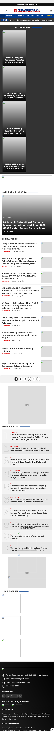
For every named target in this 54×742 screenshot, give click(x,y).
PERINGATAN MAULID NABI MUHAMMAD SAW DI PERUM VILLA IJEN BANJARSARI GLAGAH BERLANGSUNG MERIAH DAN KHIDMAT (14, 166)
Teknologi (19, 16)
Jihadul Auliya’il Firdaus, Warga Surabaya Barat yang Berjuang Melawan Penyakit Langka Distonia (29, 475)
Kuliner (4, 716)
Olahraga (8, 218)
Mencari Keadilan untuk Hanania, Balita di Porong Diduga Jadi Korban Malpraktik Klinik (29, 462)
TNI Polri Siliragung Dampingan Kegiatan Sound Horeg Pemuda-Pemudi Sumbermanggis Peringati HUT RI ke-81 (14, 60)
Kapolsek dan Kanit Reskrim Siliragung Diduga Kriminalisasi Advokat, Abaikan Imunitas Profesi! (28, 488)
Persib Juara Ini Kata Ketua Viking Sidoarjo (17, 350)
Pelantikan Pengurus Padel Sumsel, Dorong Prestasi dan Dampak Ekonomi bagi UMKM (19, 335)
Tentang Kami (7, 728)
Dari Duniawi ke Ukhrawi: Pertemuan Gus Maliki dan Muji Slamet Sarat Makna (29, 500)
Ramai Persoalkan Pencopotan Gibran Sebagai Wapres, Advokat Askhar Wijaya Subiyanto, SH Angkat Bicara (29, 437)
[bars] (50, 10)
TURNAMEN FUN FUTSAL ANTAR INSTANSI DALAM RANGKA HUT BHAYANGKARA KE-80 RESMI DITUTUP (20, 276)
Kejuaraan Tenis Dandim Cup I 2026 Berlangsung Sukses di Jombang (18, 364)
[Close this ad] (52, 729)
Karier (4, 719)
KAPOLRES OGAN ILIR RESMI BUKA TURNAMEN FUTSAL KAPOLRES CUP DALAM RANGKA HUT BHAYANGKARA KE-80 (20, 291)
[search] (3, 10)
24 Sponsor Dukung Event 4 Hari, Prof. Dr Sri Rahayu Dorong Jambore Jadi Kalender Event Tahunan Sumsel (20, 305)
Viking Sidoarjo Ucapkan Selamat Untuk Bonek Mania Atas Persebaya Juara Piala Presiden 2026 (20, 246)
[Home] (2, 16)
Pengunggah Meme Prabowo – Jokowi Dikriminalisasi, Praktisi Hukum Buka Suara (29, 449)
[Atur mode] (5, 10)
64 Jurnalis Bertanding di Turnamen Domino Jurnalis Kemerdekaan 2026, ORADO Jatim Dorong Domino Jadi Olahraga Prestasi (24, 225)
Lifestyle (40, 16)
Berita (9, 16)
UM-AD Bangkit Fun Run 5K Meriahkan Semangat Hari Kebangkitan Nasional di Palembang (20, 320)
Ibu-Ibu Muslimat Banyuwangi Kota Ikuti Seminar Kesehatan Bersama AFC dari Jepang (14, 95)
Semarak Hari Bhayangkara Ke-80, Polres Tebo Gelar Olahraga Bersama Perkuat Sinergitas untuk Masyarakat (19, 261)
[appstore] (6, 705)
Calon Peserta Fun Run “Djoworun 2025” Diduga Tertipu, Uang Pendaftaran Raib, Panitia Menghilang (28, 513)
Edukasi (30, 16)
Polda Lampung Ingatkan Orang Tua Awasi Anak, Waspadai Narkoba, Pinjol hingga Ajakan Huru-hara (14, 131)
